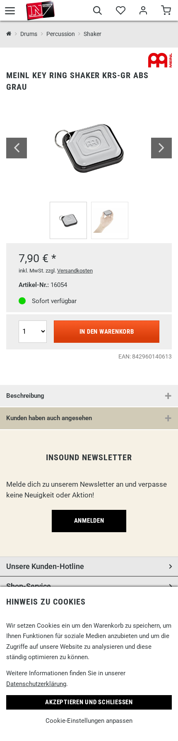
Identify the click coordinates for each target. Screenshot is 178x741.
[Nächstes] (161, 148)
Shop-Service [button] (28, 586)
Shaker (92, 34)
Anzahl (29, 319)
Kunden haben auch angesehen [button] (49, 418)
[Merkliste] (120, 12)
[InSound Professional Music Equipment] (40, 10)
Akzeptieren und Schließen (89, 702)
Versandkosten (75, 271)
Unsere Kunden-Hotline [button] (45, 566)
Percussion (60, 34)
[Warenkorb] (165, 12)
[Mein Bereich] (143, 12)
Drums (28, 34)
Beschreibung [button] (25, 395)
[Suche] (97, 12)
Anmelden (89, 520)
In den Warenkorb (106, 331)
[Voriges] (16, 148)
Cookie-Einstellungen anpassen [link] (89, 720)
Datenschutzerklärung (36, 684)
